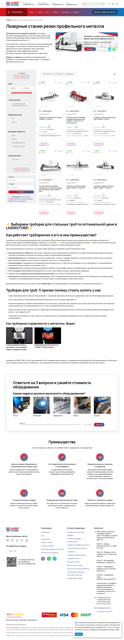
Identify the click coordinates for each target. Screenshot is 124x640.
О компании (65, 12)
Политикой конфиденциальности (19, 198)
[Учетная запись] (113, 4)
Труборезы (71, 552)
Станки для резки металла (77, 548)
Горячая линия (27, 3)
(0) (49, 125)
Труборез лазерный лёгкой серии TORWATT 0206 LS (50, 118)
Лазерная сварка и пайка (76, 555)
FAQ (47, 12)
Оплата (55, 12)
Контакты (76, 12)
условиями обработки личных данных (20, 200)
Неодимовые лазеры (74, 578)
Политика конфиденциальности (52, 549)
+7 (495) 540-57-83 (57, 4)
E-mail (67, 3)
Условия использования (49, 553)
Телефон (11, 184)
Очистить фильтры (21, 77)
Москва (54, 3)
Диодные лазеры (73, 562)
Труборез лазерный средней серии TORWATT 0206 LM (76, 187)
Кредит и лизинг (47, 542)
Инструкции (45, 539)
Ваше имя (11, 177)
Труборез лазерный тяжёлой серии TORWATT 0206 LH (103, 187)
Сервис (31, 12)
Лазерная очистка (74, 558)
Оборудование (17, 12)
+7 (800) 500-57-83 (29, 4)
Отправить (90, 49)
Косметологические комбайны (78, 569)
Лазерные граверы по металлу (78, 545)
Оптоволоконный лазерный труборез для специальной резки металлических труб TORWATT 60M (50, 188)
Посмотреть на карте (104, 612)
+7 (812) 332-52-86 (43, 4)
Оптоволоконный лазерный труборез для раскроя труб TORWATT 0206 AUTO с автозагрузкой (75, 120)
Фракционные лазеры (75, 565)
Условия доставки (47, 546)
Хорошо (79, 634)
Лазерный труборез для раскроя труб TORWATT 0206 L (104, 118)
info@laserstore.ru (71, 4)
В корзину (44, 143)
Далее (98, 424)
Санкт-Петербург (42, 3)
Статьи (40, 12)
